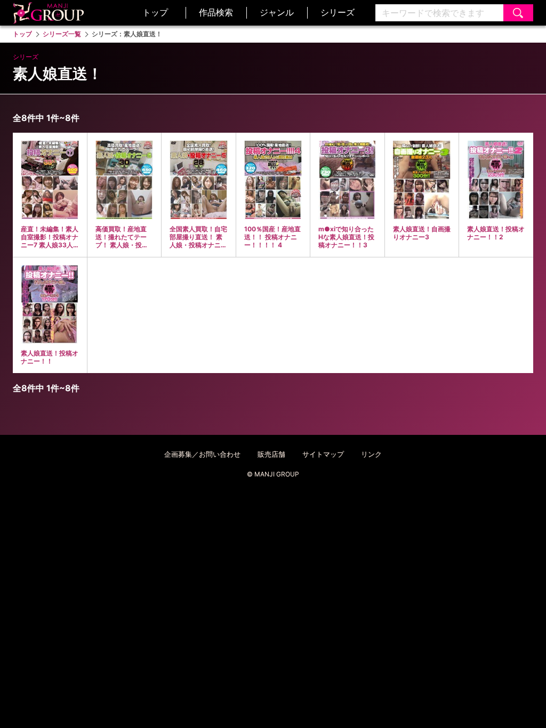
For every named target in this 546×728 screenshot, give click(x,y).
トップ (155, 12)
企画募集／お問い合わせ (202, 454)
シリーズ (337, 12)
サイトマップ (323, 454)
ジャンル (277, 12)
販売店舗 (271, 454)
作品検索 (216, 12)
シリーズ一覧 (62, 34)
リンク (371, 454)
